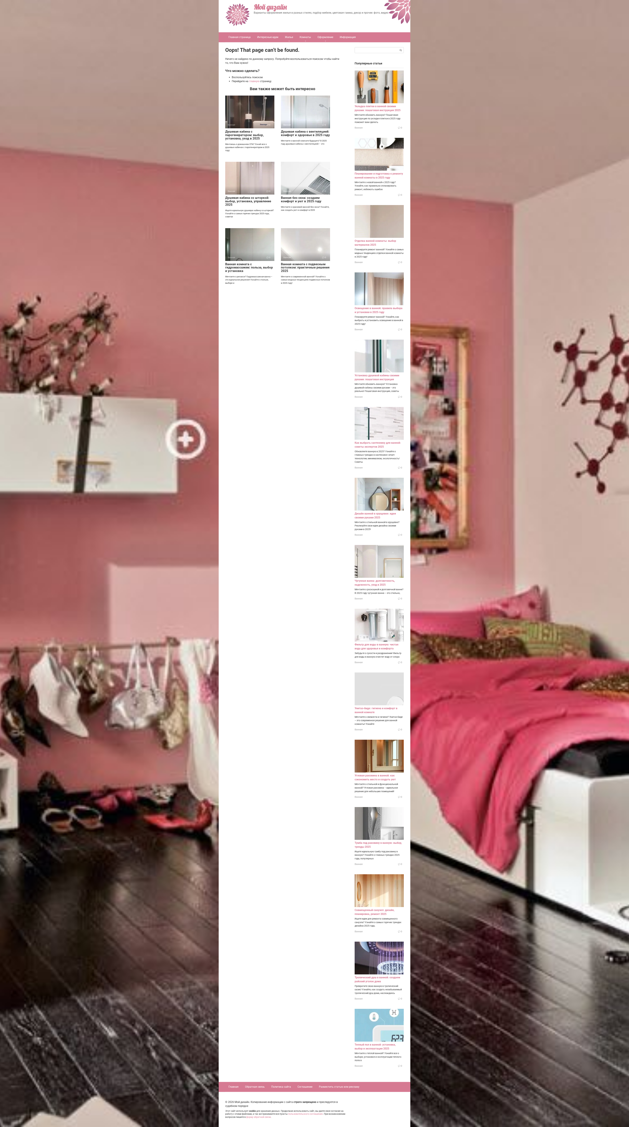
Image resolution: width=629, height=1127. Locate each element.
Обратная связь (255, 1086)
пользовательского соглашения (305, 1114)
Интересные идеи (267, 37)
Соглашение (304, 1086)
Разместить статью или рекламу (339, 1086)
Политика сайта (281, 1086)
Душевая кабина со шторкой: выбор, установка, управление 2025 (248, 201)
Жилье (289, 37)
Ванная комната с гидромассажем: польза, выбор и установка (249, 267)
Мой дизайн (270, 7)
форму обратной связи (258, 1117)
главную (254, 81)
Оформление (325, 37)
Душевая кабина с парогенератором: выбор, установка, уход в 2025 (244, 135)
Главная (233, 1086)
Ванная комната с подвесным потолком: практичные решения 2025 (305, 267)
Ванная (359, 127)
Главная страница (240, 37)
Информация (348, 37)
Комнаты (305, 37)
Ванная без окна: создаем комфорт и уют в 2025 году (301, 199)
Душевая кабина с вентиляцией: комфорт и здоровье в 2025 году (305, 133)
